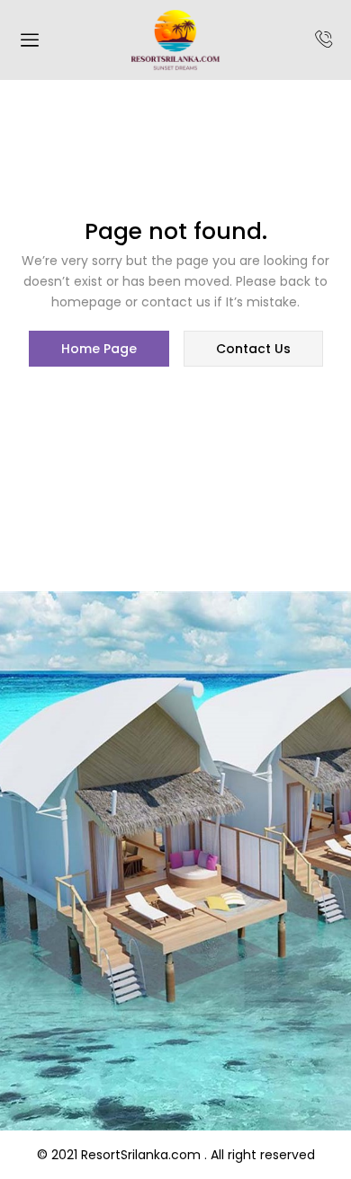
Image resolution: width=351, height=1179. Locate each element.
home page (99, 349)
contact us (253, 349)
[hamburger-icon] (29, 42)
